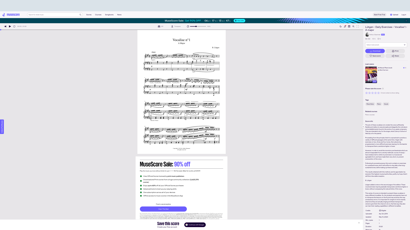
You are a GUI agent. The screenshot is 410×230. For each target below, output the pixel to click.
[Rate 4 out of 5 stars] (375, 93)
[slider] (196, 26)
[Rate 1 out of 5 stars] (366, 93)
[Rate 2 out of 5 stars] (369, 93)
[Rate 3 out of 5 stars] (372, 93)
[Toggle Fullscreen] (358, 26)
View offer (240, 21)
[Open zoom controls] (353, 26)
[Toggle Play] (9, 26)
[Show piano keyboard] (345, 26)
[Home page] (11, 14)
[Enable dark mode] (340, 26)
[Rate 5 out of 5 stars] (378, 93)
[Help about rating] (383, 88)
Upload (395, 15)
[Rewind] (5, 26)
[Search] (80, 15)
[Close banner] (406, 21)
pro (383, 34)
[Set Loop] (14, 26)
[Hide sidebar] (363, 126)
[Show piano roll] (349, 26)
